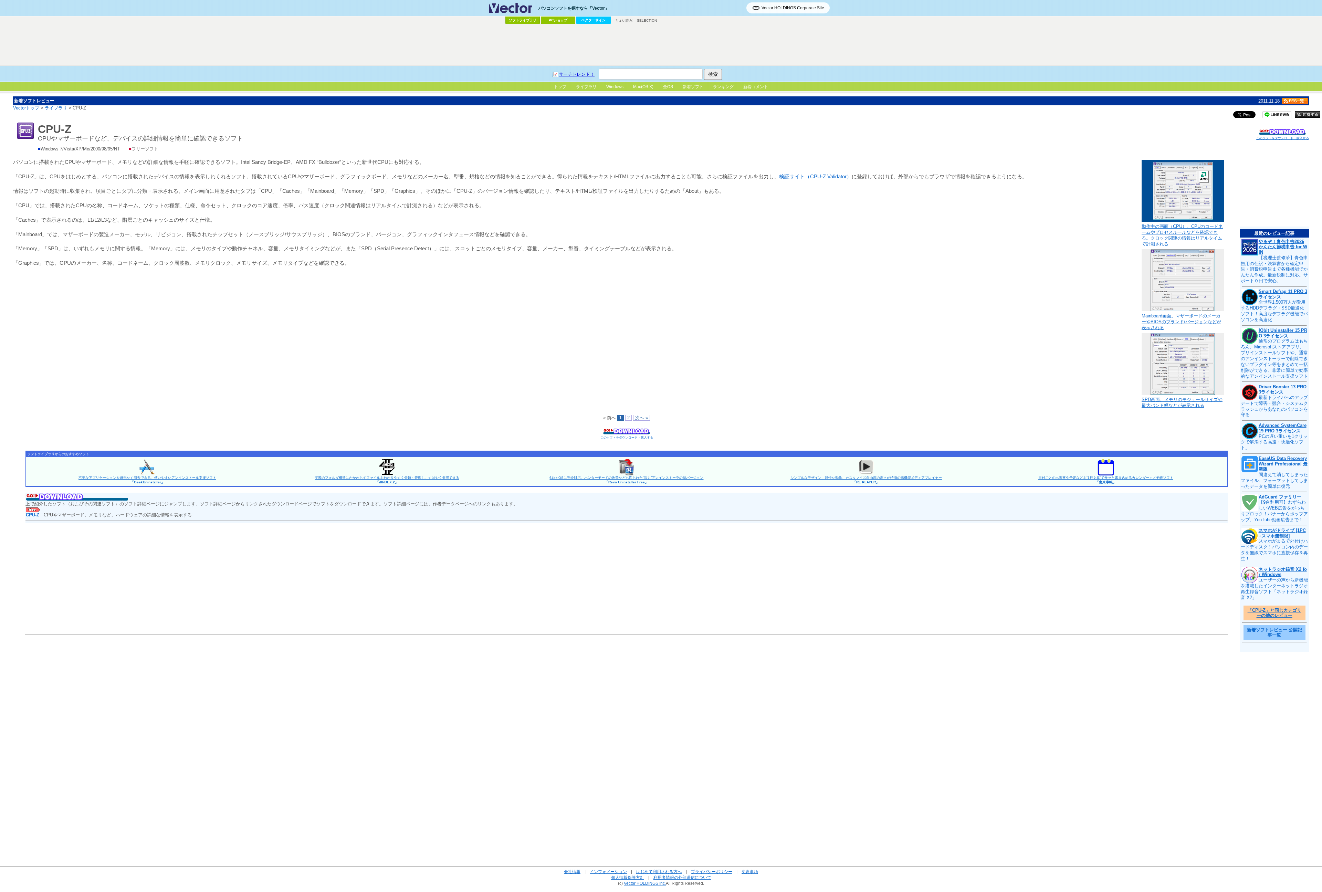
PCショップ (558, 20)
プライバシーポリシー (711, 871)
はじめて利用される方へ (659, 871)
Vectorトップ (26, 108)
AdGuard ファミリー (1280, 497)
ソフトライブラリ (522, 20)
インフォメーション (608, 871)
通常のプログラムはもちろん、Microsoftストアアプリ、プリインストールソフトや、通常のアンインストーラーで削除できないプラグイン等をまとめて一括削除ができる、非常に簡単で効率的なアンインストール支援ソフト (1274, 358)
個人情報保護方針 (627, 877)
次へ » (641, 417)
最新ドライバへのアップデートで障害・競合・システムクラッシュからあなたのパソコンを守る (1274, 406)
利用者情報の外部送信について (682, 877)
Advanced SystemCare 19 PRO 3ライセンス (1283, 428)
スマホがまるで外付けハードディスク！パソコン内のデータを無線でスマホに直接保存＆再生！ (1274, 549)
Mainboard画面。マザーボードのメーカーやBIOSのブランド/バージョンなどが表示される (1181, 321)
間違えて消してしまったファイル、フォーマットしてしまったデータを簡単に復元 (1274, 480)
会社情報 (572, 871)
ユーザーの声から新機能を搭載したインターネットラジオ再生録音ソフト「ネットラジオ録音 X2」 (1274, 588)
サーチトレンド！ (577, 74)
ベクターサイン (593, 20)
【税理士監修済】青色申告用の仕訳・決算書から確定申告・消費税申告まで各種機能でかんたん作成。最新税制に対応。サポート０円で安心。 (1274, 269)
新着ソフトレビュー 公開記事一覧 (1274, 632)
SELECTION (647, 20)
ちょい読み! (624, 20)
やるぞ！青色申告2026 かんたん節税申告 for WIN (1283, 247)
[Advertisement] (661, 45)
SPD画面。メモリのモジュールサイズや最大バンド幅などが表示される (1182, 402)
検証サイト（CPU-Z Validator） (815, 176)
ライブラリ (56, 108)
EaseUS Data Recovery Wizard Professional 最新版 (1283, 464)
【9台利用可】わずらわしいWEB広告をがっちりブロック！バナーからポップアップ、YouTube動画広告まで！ (1274, 511)
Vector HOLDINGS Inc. (645, 883)
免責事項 (750, 871)
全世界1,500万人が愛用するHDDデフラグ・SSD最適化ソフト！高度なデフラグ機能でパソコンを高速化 (1274, 311)
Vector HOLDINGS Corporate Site (793, 8)
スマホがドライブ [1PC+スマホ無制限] (1282, 533)
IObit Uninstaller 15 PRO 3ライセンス (1283, 333)
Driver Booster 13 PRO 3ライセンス (1283, 389)
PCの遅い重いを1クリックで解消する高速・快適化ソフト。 (1274, 442)
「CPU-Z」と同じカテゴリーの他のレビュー (1274, 613)
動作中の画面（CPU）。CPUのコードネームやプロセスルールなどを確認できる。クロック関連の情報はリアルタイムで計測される (1182, 235)
